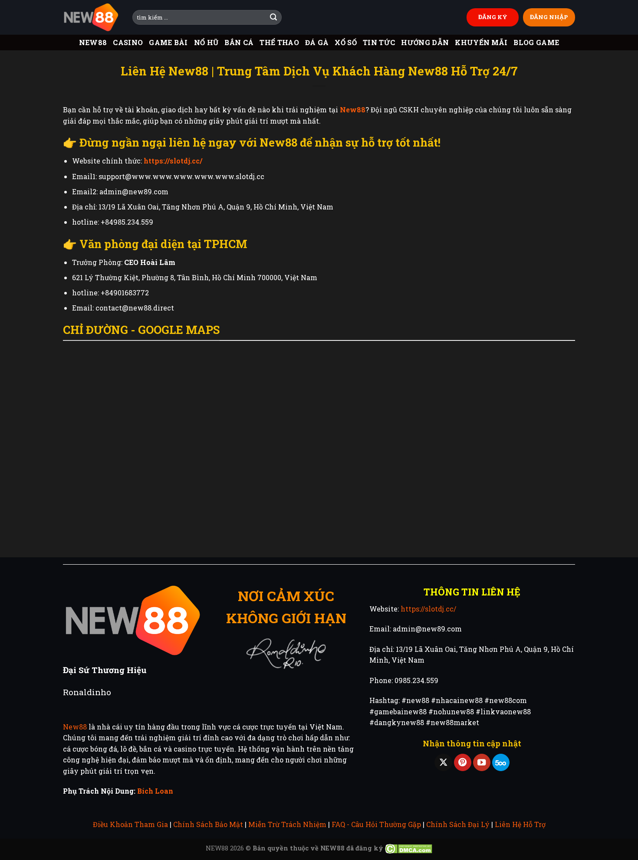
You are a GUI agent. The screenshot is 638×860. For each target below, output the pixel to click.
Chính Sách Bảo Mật (208, 824)
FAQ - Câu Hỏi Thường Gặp (376, 824)
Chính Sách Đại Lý (458, 824)
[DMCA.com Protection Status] (408, 848)
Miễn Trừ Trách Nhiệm (287, 824)
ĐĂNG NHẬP (549, 17)
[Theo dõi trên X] (443, 763)
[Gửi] (273, 17)
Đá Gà (317, 42)
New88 (93, 42)
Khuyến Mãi (481, 42)
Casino (128, 42)
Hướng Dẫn (425, 42)
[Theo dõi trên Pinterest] (462, 763)
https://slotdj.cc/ (428, 608)
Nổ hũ (206, 42)
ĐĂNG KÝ (492, 17)
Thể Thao (279, 42)
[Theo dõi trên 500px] (501, 763)
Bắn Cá (238, 42)
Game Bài (168, 42)
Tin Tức (379, 42)
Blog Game (536, 42)
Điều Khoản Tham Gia (130, 824)
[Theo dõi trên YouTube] (481, 763)
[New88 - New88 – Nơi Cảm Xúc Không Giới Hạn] (91, 17)
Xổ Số (346, 42)
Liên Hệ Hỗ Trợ (520, 824)
